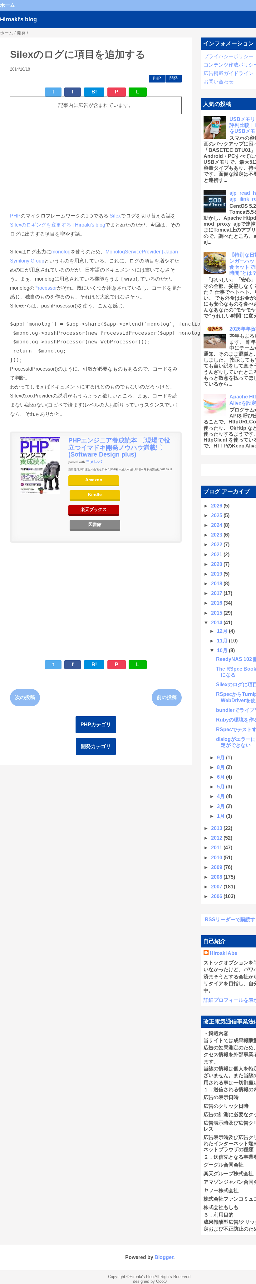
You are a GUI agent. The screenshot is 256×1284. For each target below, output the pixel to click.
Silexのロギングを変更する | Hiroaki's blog (57, 224)
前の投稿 (167, 697)
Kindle (95, 494)
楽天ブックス (94, 509)
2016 (217, 603)
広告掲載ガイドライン (229, 73)
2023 (217, 534)
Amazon (93, 479)
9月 (221, 757)
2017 (217, 593)
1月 (221, 816)
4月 (221, 796)
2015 (217, 613)
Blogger (164, 1257)
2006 (217, 896)
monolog (61, 251)
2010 (217, 857)
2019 (217, 574)
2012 (217, 838)
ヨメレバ (94, 462)
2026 (217, 505)
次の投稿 (25, 697)
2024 (217, 525)
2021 (217, 554)
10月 (223, 650)
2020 (217, 564)
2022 (217, 544)
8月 (221, 767)
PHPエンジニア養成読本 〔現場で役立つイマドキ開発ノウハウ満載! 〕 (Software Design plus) (119, 447)
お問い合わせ (219, 81)
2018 (217, 583)
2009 (217, 867)
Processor (45, 288)
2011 (217, 847)
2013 (217, 828)
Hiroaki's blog (18, 19)
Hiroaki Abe (223, 953)
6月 (221, 777)
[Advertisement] (96, 163)
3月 (221, 806)
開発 (174, 78)
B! (94, 91)
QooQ (161, 1281)
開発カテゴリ (96, 746)
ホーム (7, 5)
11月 (223, 640)
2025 (217, 515)
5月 (221, 786)
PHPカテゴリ (96, 724)
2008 (217, 877)
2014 (217, 622)
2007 (217, 886)
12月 (223, 631)
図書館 (94, 524)
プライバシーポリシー (229, 56)
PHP (157, 78)
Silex (115, 215)
